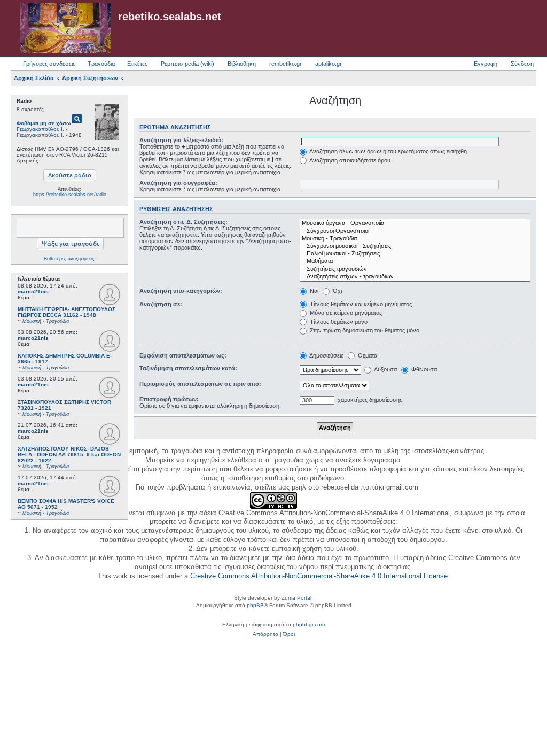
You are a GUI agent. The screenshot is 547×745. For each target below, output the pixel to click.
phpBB (255, 605)
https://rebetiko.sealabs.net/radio (69, 194)
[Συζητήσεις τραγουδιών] (415, 269)
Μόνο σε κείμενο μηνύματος (345, 312)
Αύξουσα (385, 369)
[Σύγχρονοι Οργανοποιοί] (415, 231)
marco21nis (33, 291)
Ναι (313, 291)
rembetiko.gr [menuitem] (285, 63)
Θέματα (366, 355)
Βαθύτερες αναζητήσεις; (70, 258)
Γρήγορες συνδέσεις (49, 63)
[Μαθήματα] (415, 261)
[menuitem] (265, 634)
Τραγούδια (101, 63)
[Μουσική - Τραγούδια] (415, 239)
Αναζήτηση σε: (160, 304)
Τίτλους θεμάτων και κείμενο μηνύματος (360, 304)
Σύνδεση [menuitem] (522, 63)
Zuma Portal (296, 598)
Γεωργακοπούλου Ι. (40, 129)
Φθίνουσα (423, 369)
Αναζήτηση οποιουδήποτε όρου (349, 160)
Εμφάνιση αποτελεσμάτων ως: (182, 355)
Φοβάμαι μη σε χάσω (44, 123)
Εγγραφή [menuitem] (485, 63)
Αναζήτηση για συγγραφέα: (178, 183)
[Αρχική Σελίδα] (65, 28)
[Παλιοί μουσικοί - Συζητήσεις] (415, 254)
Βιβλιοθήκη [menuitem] (242, 63)
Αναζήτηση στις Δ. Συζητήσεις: (183, 222)
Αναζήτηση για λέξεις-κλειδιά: (181, 140)
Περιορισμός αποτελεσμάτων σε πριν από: (200, 384)
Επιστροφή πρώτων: (169, 399)
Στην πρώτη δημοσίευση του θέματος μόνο (363, 330)
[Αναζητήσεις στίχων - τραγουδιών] (415, 277)
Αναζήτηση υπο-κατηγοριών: (180, 291)
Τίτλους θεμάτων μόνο (338, 322)
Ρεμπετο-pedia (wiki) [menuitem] (187, 63)
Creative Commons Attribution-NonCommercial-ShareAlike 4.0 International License (319, 576)
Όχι (336, 291)
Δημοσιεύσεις (325, 355)
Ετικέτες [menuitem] (137, 63)
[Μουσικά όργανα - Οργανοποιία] (415, 223)
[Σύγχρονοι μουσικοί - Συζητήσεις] (415, 246)
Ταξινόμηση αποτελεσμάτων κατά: (188, 368)
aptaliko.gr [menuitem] (328, 63)
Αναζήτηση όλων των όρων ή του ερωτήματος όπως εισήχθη (387, 151)
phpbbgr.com (309, 624)
